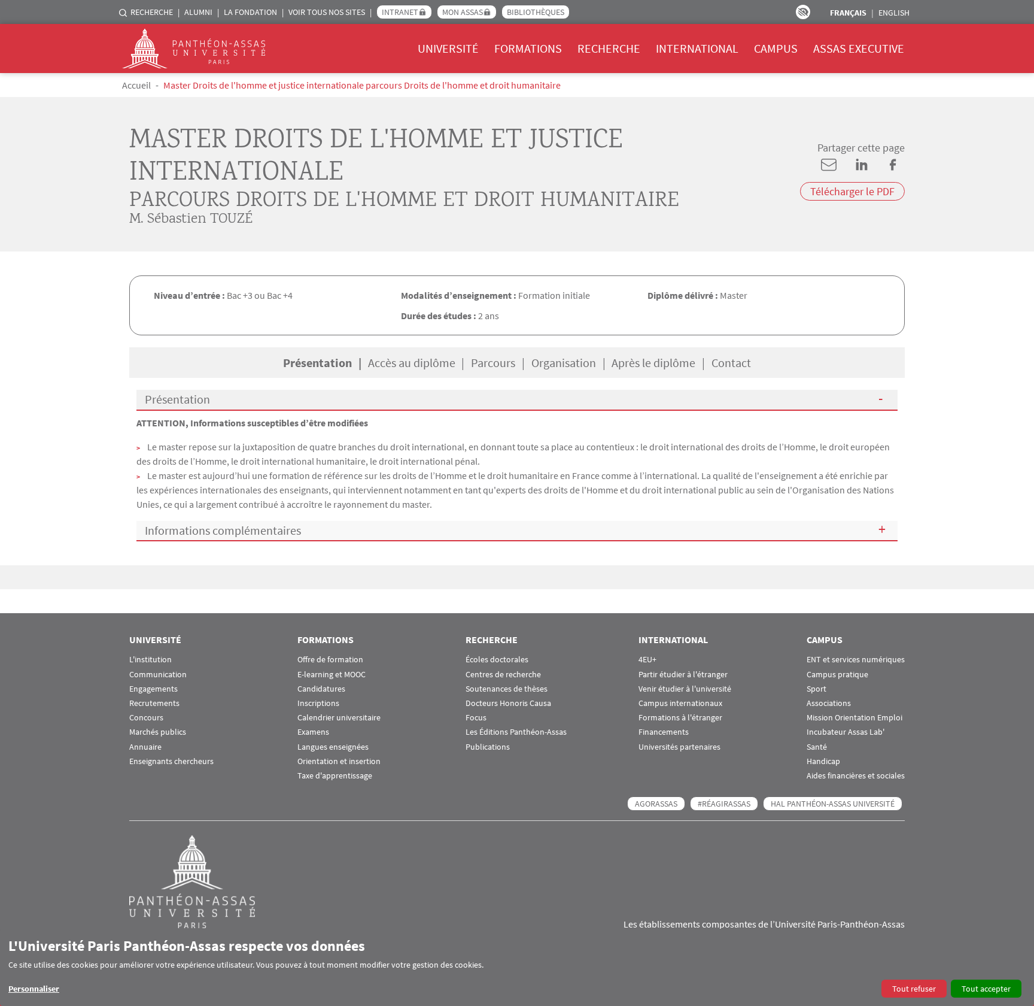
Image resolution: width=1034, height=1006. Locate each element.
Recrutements (154, 703)
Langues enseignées (333, 747)
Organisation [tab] (563, 362)
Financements (663, 732)
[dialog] (517, 967)
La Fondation (250, 12)
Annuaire (145, 747)
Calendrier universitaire (339, 718)
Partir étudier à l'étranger (683, 674)
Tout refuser (914, 988)
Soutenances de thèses (507, 689)
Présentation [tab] (317, 362)
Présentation (177, 399)
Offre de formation (330, 659)
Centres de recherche (503, 674)
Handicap (823, 761)
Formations (528, 48)
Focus (476, 718)
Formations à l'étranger (680, 718)
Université (448, 48)
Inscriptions (318, 703)
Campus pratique (837, 674)
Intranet (400, 12)
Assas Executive (858, 48)
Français (848, 12)
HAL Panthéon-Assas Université (833, 803)
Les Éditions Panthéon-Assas (516, 732)
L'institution (150, 659)
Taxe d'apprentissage (334, 776)
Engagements (153, 689)
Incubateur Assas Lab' (845, 732)
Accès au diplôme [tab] (411, 362)
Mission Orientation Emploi (854, 718)
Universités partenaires (679, 747)
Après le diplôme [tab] (653, 362)
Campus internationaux (680, 703)
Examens (313, 732)
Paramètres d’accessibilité (803, 12)
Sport (816, 689)
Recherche (151, 12)
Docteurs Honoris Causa (508, 703)
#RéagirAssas (724, 803)
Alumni (198, 12)
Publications (488, 747)
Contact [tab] (731, 362)
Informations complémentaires (223, 530)
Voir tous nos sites (326, 12)
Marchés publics (157, 732)
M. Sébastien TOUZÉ (191, 219)
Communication (158, 674)
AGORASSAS (656, 803)
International (697, 48)
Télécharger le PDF (852, 191)
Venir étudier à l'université (684, 689)
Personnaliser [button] (33, 988)
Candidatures (321, 689)
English (894, 12)
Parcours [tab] (493, 362)
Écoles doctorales (497, 659)
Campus (776, 48)
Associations (829, 703)
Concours (146, 718)
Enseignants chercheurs (171, 761)
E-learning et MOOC (331, 674)
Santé (817, 747)
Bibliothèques (535, 12)
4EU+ (647, 659)
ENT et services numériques (856, 659)
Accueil (136, 85)
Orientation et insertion (339, 761)
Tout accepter (986, 988)
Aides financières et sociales (856, 776)
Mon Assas (462, 12)
